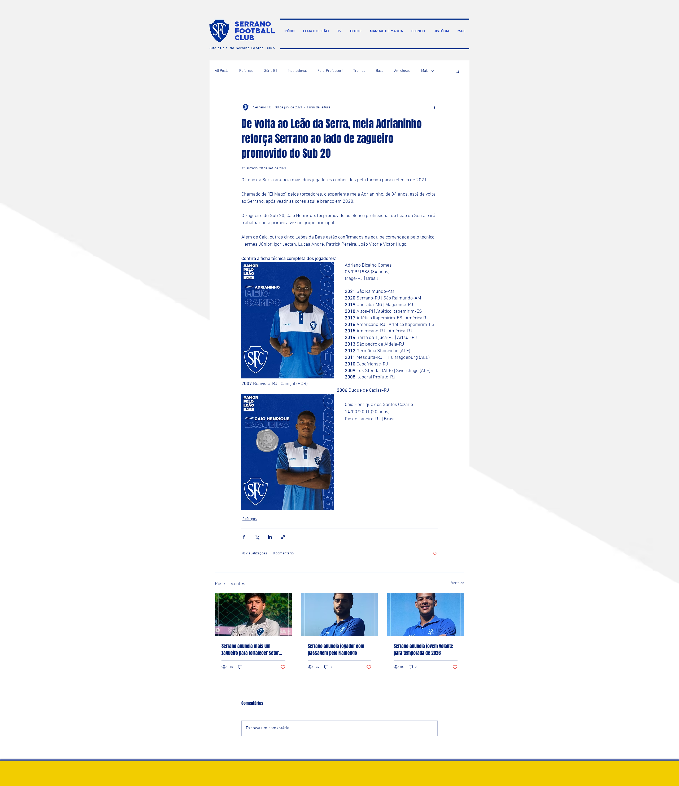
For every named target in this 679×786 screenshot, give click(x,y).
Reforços (246, 71)
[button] (457, 71)
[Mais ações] (434, 107)
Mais (425, 71)
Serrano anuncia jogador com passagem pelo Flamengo (336, 649)
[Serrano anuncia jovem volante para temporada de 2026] (425, 614)
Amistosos (402, 71)
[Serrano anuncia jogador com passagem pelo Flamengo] (339, 614)
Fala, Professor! (330, 71)
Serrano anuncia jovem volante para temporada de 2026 (423, 649)
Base (380, 71)
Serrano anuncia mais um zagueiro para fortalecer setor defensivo (250, 649)
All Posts (222, 71)
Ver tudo (457, 583)
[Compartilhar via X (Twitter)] (256, 537)
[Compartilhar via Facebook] (243, 537)
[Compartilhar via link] (282, 537)
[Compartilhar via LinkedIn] (269, 537)
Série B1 (270, 71)
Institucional (297, 71)
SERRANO (253, 24)
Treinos (359, 71)
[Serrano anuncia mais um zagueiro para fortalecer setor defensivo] (253, 614)
